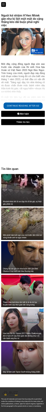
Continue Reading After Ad (23, 106)
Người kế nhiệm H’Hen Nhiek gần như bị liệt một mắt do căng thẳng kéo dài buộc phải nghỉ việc (22, 20)
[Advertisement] (23, 146)
